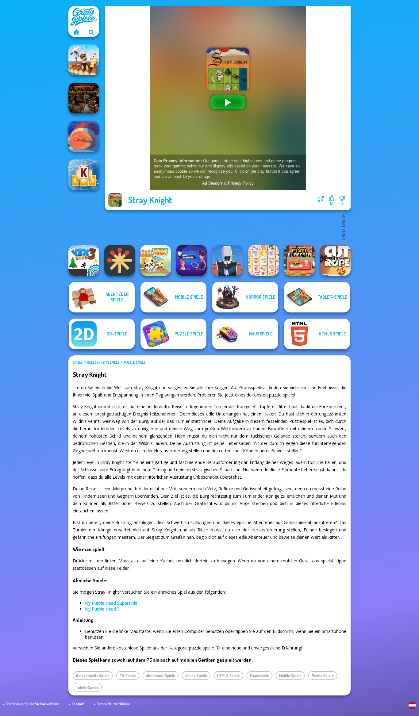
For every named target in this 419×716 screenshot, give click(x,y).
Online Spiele (196, 675)
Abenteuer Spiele (160, 675)
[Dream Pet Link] (263, 260)
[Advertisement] (228, 227)
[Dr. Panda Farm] (155, 260)
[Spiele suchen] (91, 32)
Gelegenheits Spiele (103, 362)
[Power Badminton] (191, 260)
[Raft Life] (83, 59)
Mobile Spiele (290, 675)
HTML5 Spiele (228, 675)
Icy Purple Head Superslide (111, 603)
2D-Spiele (128, 675)
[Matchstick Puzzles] (119, 260)
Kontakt (78, 704)
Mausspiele (259, 675)
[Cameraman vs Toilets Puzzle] (227, 260)
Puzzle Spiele (134, 362)
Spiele (78, 362)
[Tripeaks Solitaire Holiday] (83, 174)
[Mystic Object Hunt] (83, 98)
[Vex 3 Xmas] (83, 260)
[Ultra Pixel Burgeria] (299, 260)
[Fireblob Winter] (83, 136)
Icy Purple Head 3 (102, 609)
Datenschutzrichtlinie (113, 704)
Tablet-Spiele (87, 687)
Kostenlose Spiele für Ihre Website (32, 704)
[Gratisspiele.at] (76, 32)
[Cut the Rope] (335, 260)
